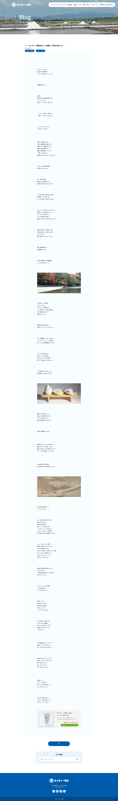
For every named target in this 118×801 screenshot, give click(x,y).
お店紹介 (75, 4)
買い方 (88, 4)
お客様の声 (102, 4)
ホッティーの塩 (40, 50)
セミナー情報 (82, 4)
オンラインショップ (56, 4)
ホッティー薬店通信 (67, 4)
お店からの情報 (29, 50)
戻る (59, 744)
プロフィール (94, 4)
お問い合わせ (109, 4)
